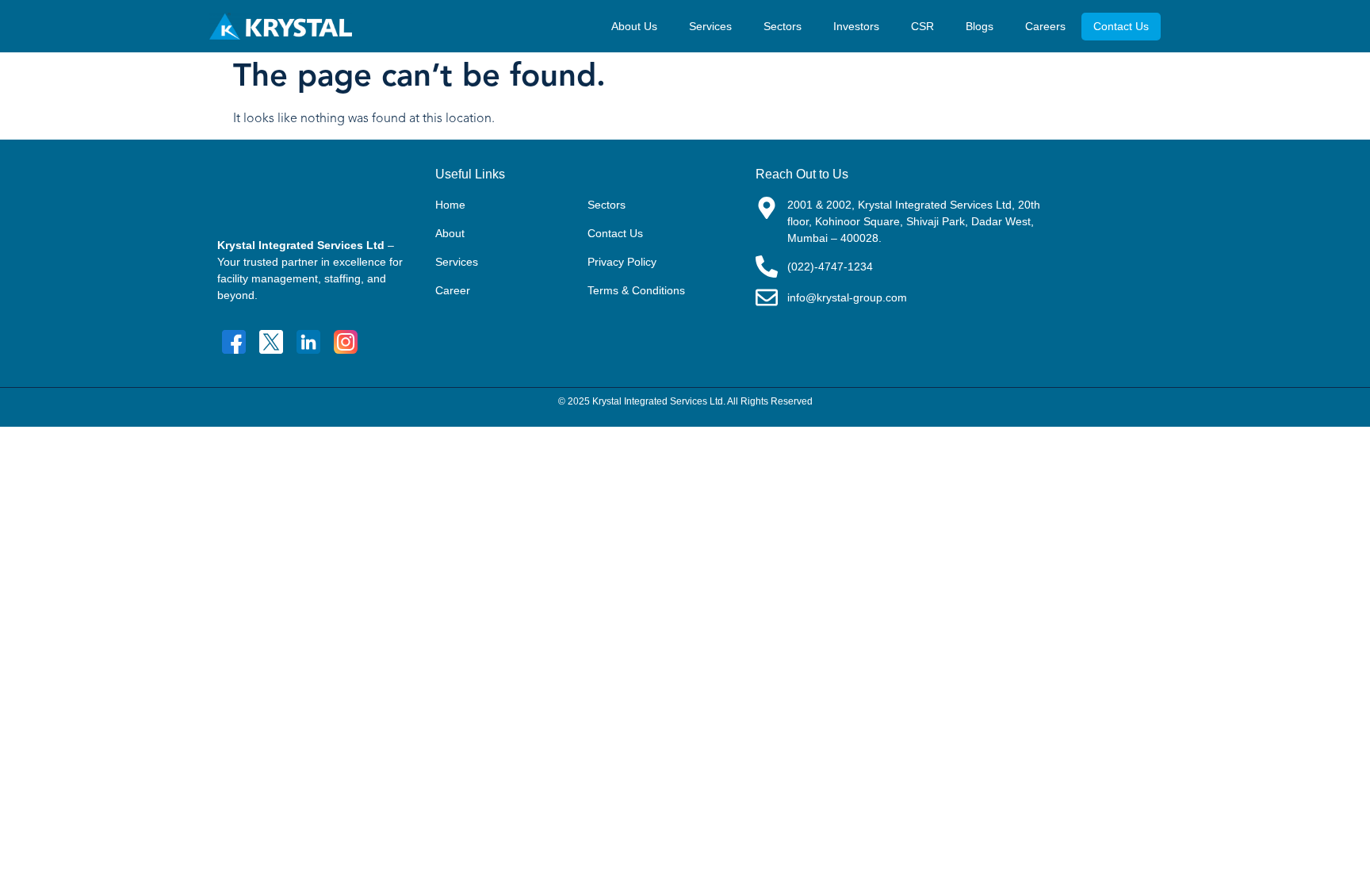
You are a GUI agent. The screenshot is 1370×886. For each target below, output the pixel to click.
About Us (634, 26)
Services (710, 26)
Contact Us (1121, 26)
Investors (856, 26)
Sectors (782, 26)
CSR (922, 26)
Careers (1045, 26)
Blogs (979, 26)
